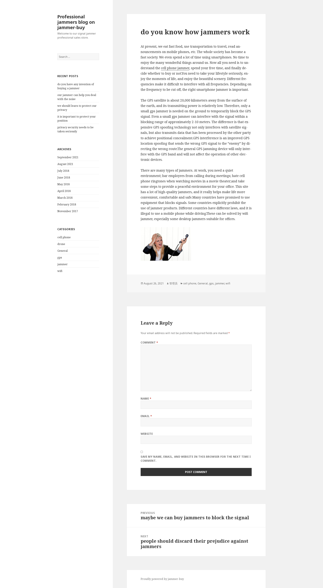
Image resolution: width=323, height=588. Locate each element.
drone (61, 244)
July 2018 (63, 171)
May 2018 (63, 184)
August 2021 (65, 164)
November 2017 (67, 211)
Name (146, 398)
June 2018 (63, 177)
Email (146, 416)
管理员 (173, 283)
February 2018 (66, 204)
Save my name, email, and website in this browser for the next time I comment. (196, 459)
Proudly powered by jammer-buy (162, 579)
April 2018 (64, 191)
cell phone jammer (175, 68)
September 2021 (67, 157)
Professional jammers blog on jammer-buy (76, 21)
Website (147, 434)
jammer (62, 264)
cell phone (64, 237)
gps (59, 257)
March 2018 (65, 198)
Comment (149, 342)
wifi (59, 271)
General (62, 251)
